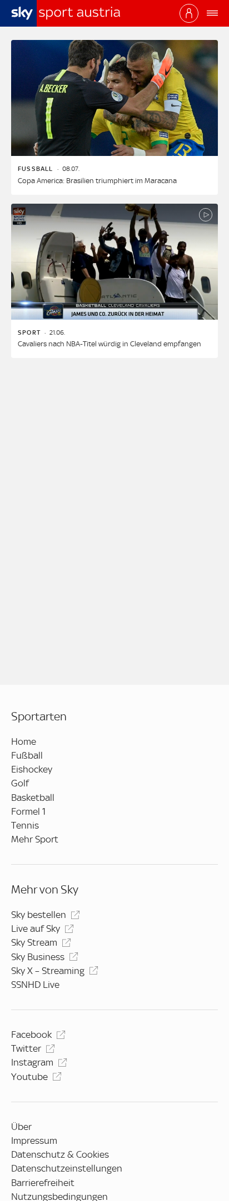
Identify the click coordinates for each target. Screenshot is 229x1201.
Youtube (29, 1076)
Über (21, 1126)
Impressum (34, 1140)
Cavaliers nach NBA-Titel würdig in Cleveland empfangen (109, 344)
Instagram (32, 1062)
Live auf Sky (35, 928)
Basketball (32, 797)
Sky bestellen (38, 914)
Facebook (31, 1034)
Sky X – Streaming (47, 970)
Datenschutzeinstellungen (66, 1168)
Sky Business (37, 956)
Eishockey (31, 769)
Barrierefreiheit (42, 1182)
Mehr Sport (34, 839)
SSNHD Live (35, 984)
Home (23, 741)
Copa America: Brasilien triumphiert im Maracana (97, 180)
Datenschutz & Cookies (60, 1154)
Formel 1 (28, 811)
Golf (20, 783)
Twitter (26, 1048)
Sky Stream (34, 942)
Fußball (27, 755)
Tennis (25, 825)
